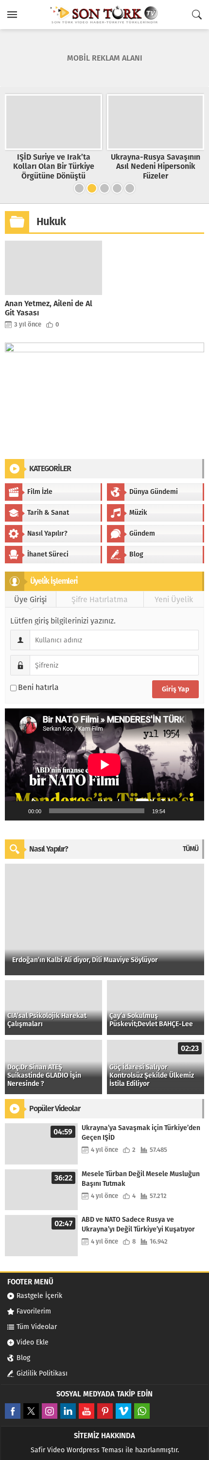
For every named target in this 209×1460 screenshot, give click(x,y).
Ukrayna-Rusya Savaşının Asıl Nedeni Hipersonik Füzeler (155, 166)
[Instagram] (49, 1411)
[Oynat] (17, 811)
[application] (104, 764)
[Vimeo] (123, 1411)
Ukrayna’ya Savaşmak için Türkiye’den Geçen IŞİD (141, 1133)
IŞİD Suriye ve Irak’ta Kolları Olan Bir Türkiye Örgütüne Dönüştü (53, 166)
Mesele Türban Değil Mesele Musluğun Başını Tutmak (141, 1179)
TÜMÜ (190, 849)
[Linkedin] (68, 1411)
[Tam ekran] (191, 811)
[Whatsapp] (142, 1411)
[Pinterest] (105, 1411)
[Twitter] (31, 1411)
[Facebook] (12, 1411)
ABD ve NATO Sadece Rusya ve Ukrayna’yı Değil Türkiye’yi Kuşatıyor (138, 1224)
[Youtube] (86, 1411)
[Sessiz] (176, 811)
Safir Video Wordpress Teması (77, 1450)
